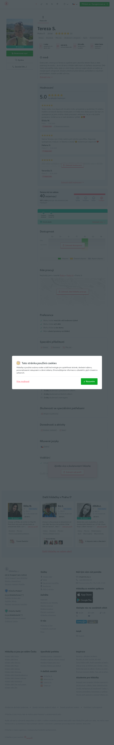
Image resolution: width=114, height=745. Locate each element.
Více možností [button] (22, 381)
